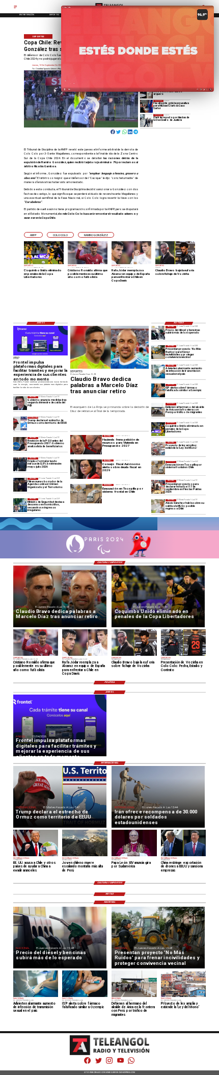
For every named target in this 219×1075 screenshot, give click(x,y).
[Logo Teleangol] (109, 1054)
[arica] (158, 410)
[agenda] (20, 485)
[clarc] (146, 106)
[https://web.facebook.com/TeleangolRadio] (87, 1063)
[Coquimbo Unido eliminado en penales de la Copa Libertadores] (158, 429)
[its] (158, 371)
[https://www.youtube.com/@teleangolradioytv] (120, 1063)
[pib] (20, 403)
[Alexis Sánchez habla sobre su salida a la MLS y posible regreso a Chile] (158, 506)
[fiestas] (158, 487)
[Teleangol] (15, 8)
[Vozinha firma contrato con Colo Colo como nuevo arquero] (146, 92)
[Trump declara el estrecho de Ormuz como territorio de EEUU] (20, 423)
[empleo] (20, 464)
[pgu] (20, 444)
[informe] (20, 505)
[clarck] (146, 120)
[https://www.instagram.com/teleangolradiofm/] (109, 1063)
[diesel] (158, 333)
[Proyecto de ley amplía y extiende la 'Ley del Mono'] (158, 448)
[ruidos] (158, 352)
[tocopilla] (158, 468)
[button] (33, 235)
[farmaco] (158, 391)
